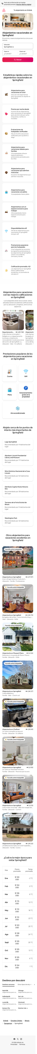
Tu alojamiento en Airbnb (23, 10)
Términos (22, 1044)
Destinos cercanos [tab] (8, 984)
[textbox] (10, 53)
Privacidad (14, 1044)
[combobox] (18, 47)
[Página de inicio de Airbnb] (3, 10)
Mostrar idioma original (23, 4)
